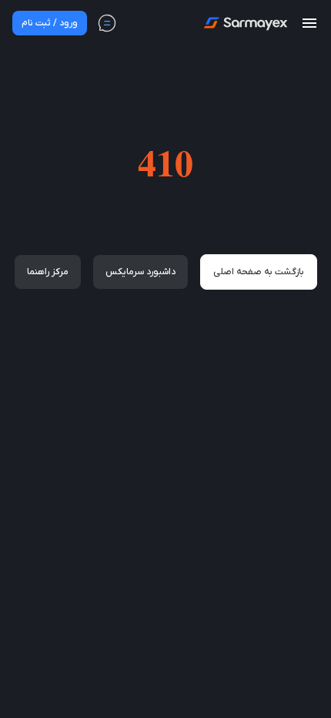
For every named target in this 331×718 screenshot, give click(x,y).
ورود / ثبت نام (50, 23)
